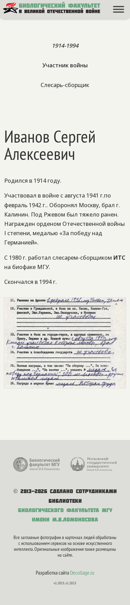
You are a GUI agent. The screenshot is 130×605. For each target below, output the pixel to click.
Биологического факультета (58, 510)
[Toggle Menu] (118, 9)
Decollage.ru (82, 572)
